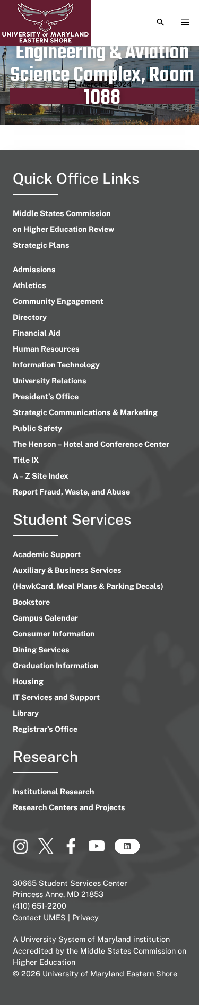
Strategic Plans (41, 244)
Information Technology (56, 364)
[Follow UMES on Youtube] (101, 850)
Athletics (29, 285)
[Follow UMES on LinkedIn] (127, 850)
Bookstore (31, 601)
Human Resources (46, 348)
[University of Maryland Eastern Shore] (45, 23)
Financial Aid (36, 332)
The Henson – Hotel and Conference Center (91, 443)
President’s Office (46, 396)
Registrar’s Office (45, 728)
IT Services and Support (56, 697)
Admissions (34, 269)
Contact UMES (39, 917)
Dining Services (41, 649)
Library (26, 712)
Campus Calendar (45, 617)
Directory (30, 316)
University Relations (49, 380)
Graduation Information (56, 665)
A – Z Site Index (40, 475)
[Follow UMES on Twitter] (50, 850)
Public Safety (37, 428)
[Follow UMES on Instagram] (25, 850)
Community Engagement (58, 301)
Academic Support (47, 554)
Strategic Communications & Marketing (85, 412)
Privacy (85, 917)
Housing (28, 681)
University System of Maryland (75, 939)
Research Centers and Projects (69, 807)
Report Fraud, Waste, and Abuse (71, 491)
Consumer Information (54, 633)
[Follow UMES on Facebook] (76, 850)
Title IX (26, 459)
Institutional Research (53, 791)
